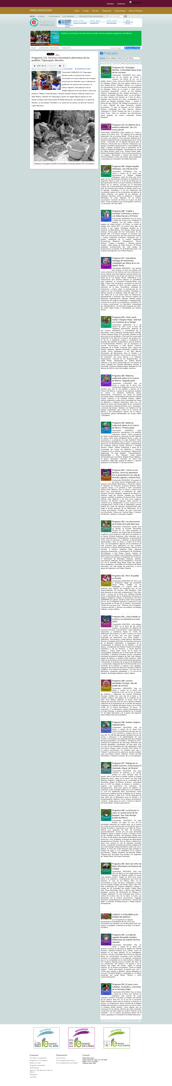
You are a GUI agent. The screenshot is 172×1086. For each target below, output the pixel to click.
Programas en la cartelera (38, 1060)
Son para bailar (111, 23)
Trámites (110, 4)
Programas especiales (37, 1065)
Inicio (77, 11)
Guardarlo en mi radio (83, 68)
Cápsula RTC (94, 23)
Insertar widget (115, 47)
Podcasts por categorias (91, 16)
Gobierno (121, 4)
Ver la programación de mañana (67, 1063)
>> (139, 63)
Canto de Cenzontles (80, 23)
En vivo (95, 11)
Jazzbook (33, 1077)
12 (129, 63)
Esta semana (120, 11)
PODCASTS (66, 47)
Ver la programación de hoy (128, 22)
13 (133, 63)
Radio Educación (41, 10)
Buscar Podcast (135, 11)
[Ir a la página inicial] (28, 3)
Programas (106, 11)
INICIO (33, 47)
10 (122, 63)
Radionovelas (34, 1068)
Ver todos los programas (38, 1058)
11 (126, 63)
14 (136, 63)
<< (102, 63)
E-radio (86, 11)
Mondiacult (33, 1074)
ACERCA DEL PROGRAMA (49, 47)
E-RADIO (41, 16)
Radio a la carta (35, 1063)
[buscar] (135, 2)
